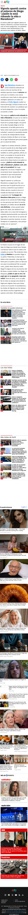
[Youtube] (16, 895)
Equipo (16, 900)
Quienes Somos (4, 900)
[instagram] (5, 895)
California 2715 (10, 911)
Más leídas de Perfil (8, 437)
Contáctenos (4, 901)
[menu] (2, 1)
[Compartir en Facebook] (2, 79)
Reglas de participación (20, 901)
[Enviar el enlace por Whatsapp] (11, 79)
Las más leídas (6, 368)
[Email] (16, 79)
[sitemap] (22, 895)
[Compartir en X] (6, 79)
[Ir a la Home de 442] (6, 2)
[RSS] (19, 895)
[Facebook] (9, 895)
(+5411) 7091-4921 (10, 912)
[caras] (14, 830)
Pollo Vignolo (14, 102)
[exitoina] (14, 780)
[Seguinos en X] (12, 895)
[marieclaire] (14, 806)
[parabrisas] (14, 858)
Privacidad (3, 902)
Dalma (3, 254)
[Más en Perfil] (9, 775)
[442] (14, 890)
